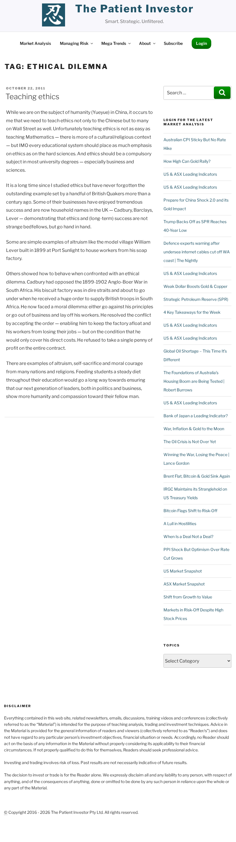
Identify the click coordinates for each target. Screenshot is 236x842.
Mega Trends (113, 43)
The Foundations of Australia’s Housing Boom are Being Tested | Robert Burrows (193, 381)
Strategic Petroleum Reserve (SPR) (195, 299)
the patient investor (134, 8)
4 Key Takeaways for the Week (191, 312)
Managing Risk (74, 43)
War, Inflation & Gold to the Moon (193, 428)
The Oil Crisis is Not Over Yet (189, 441)
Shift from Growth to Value (187, 596)
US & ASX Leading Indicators (190, 174)
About (145, 43)
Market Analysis (35, 43)
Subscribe (173, 43)
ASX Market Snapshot (184, 583)
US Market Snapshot (182, 571)
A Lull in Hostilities (179, 523)
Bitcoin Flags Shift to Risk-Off (190, 510)
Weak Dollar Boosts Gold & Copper (195, 286)
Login (201, 43)
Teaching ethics (32, 96)
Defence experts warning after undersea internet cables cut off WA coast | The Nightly (196, 252)
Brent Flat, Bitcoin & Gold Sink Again (196, 476)
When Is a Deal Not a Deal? (188, 536)
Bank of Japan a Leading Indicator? (195, 415)
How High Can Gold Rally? (186, 161)
